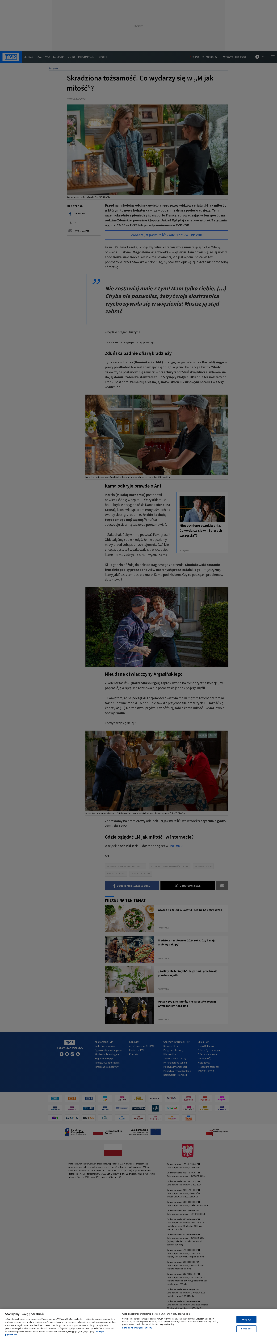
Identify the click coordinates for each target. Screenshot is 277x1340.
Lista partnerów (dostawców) (137, 1327)
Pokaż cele (246, 1328)
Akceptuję (246, 1319)
